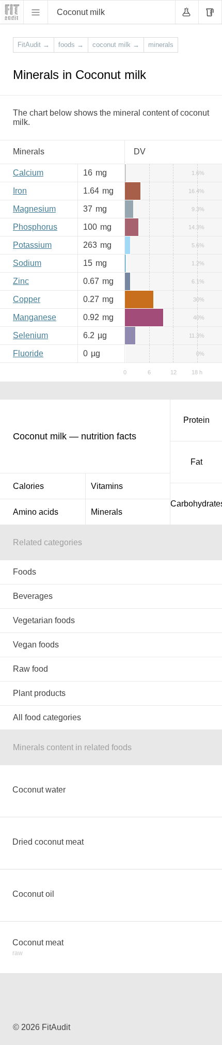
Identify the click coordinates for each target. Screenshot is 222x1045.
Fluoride (28, 353)
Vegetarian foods (44, 620)
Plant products (39, 693)
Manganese (34, 317)
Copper (26, 299)
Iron (20, 190)
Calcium (28, 172)
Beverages (33, 596)
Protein (196, 420)
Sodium (27, 263)
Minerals (106, 512)
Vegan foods (36, 644)
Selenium (30, 335)
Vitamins (107, 486)
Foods (24, 571)
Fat (196, 461)
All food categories (47, 717)
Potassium (32, 245)
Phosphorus (35, 227)
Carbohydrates (196, 503)
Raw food (30, 668)
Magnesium (34, 208)
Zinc (21, 281)
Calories (28, 486)
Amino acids (35, 512)
